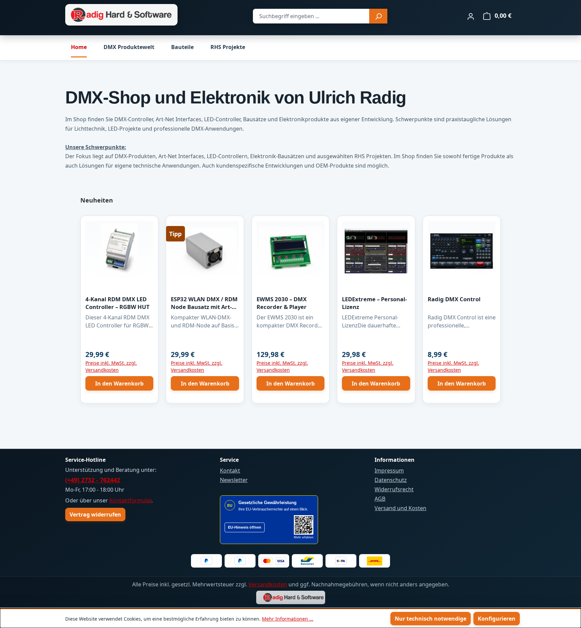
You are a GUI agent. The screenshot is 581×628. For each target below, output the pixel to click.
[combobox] (311, 16)
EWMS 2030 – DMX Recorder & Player (282, 303)
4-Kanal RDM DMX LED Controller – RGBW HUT (117, 303)
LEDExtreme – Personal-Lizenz (374, 303)
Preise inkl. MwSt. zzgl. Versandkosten (111, 366)
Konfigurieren (496, 618)
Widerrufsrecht (394, 489)
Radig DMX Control (454, 299)
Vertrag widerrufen (95, 514)
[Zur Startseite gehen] (121, 15)
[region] (290, 302)
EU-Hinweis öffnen (244, 527)
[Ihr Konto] (471, 16)
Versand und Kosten (400, 508)
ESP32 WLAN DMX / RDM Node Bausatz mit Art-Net (204, 303)
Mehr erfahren (303, 537)
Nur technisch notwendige (430, 618)
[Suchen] (378, 16)
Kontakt (230, 470)
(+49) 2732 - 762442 (92, 480)
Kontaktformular (130, 500)
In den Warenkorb (119, 383)
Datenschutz (391, 480)
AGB (380, 498)
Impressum (389, 470)
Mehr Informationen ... (287, 619)
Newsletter (234, 480)
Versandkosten (267, 584)
